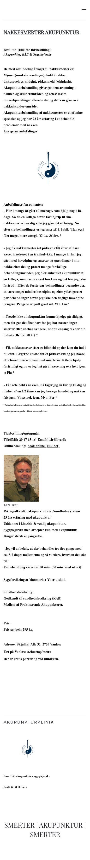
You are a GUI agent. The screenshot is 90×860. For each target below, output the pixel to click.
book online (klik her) (44, 445)
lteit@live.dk (57, 439)
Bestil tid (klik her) (15, 787)
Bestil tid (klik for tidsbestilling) (27, 49)
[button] (84, 9)
